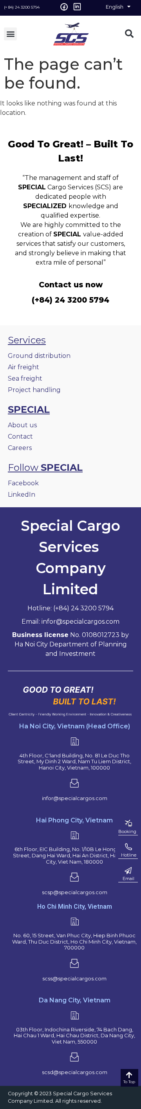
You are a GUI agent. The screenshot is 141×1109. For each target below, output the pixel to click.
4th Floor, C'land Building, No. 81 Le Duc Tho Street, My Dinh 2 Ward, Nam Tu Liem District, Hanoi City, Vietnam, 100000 (74, 761)
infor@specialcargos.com (74, 798)
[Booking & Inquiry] (128, 823)
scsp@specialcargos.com (74, 892)
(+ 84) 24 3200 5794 (22, 7)
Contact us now (71, 284)
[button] (10, 33)
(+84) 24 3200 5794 (70, 300)
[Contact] (128, 870)
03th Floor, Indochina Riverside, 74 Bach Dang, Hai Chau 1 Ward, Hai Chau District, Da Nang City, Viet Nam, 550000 (74, 1035)
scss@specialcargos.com (74, 978)
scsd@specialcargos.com (74, 1072)
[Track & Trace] (128, 847)
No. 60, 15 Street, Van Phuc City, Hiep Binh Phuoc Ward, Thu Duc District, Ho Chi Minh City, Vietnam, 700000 (74, 941)
